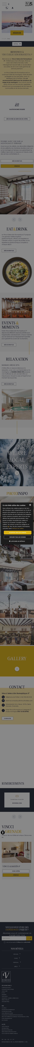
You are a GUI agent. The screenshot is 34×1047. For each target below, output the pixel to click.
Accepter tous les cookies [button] (17, 532)
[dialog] (17, 524)
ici (8, 526)
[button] (17, 541)
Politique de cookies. (18, 528)
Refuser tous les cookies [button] (18, 537)
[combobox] (30, 505)
